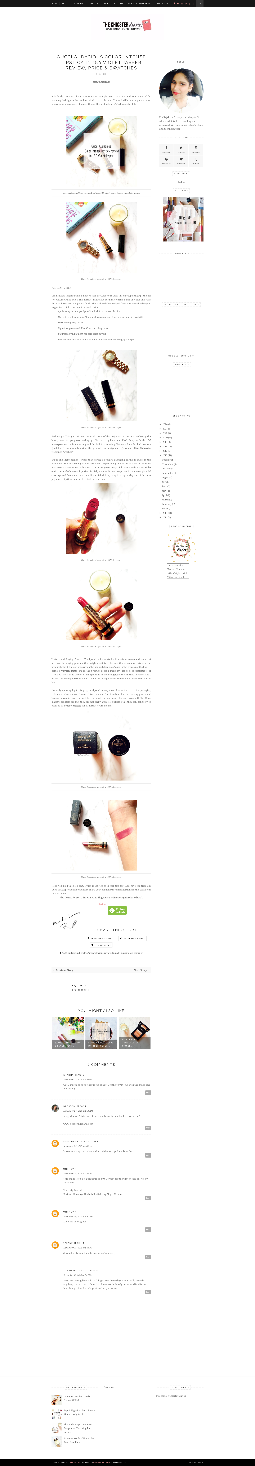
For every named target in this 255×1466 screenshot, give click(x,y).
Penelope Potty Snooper (80, 1141)
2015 (165, 513)
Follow (102, 904)
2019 (165, 442)
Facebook (166, 152)
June (164, 486)
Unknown (70, 1168)
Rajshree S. (79, 985)
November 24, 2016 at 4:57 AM (77, 1146)
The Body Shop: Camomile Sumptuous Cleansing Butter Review (79, 1428)
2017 (165, 450)
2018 (165, 446)
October (166, 468)
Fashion (78, 3)
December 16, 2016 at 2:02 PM (77, 1275)
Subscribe (181, 164)
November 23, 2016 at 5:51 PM (77, 1079)
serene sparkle (74, 1243)
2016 (165, 455)
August (165, 477)
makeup (125, 953)
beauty (82, 953)
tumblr (196, 164)
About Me (117, 3)
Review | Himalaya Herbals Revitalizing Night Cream (92, 1194)
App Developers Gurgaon (80, 1270)
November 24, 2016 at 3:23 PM (77, 1173)
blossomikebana (74, 1106)
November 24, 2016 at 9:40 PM (78, 1216)
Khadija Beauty (73, 1074)
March (165, 499)
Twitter (181, 152)
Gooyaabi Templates (101, 1462)
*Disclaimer (161, 3)
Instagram (196, 152)
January (166, 508)
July (164, 481)
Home (55, 3)
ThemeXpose (74, 1462)
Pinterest (166, 164)
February (166, 504)
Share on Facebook (102, 938)
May (164, 490)
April (164, 495)
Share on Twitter (134, 938)
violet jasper (136, 953)
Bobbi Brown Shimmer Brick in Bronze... (98, 1042)
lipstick (116, 953)
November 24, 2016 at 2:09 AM (78, 1111)
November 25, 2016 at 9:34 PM (77, 1247)
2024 (165, 424)
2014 (165, 517)
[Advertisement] (181, 278)
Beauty (66, 3)
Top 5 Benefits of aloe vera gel (132, 1044)
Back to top (195, 1463)
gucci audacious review (99, 953)
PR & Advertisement (139, 3)
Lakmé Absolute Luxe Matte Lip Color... (67, 1044)
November (167, 464)
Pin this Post (103, 945)
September (168, 473)
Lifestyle (93, 3)
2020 (165, 437)
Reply (148, 1092)
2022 (165, 433)
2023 (165, 428)
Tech (105, 3)
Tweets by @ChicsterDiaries (171, 1395)
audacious (73, 953)
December (167, 459)
